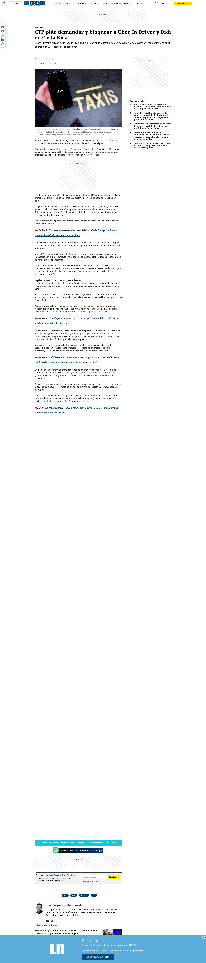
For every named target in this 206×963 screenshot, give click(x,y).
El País (76, 3)
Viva (136, 3)
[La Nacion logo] (34, 3)
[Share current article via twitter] (3, 35)
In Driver (84, 895)
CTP (94, 895)
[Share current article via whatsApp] (3, 43)
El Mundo (142, 3)
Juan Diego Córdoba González (48, 59)
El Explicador (121, 3)
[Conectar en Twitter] (51, 921)
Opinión (130, 3)
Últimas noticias (55, 3)
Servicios (39, 28)
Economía (103, 3)
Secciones (13, 3)
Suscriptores (67, 3)
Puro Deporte (93, 3)
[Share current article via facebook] (3, 31)
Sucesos (111, 3)
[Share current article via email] (3, 27)
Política (83, 3)
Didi (73, 895)
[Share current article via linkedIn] (3, 39)
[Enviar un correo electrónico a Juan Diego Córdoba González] (47, 921)
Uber (65, 895)
